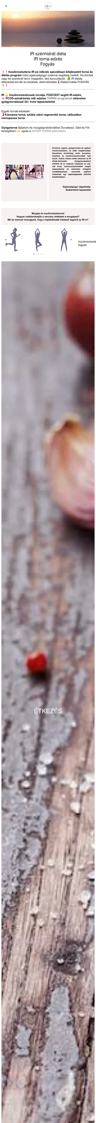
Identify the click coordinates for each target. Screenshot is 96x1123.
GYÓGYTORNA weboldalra (49, 131)
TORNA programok (59, 98)
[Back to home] (48, 6)
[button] (6, 6)
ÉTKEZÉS (48, 710)
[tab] (33, 254)
